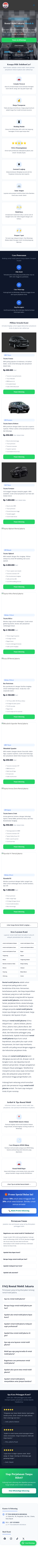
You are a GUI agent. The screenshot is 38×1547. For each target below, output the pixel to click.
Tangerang (5, 955)
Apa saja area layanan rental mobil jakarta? (17, 1343)
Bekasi (4, 959)
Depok (22, 955)
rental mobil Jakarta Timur (27, 943)
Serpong (5, 972)
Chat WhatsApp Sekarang (19, 1491)
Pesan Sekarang (19, 392)
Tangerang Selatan (25, 959)
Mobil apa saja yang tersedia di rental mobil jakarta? (18, 1352)
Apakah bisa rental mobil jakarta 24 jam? (17, 1334)
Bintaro (4, 968)
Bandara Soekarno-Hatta (9, 963)
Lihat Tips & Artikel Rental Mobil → (19, 1184)
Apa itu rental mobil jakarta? (14, 1299)
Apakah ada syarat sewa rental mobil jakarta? (18, 1371)
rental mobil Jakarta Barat (27, 947)
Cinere (22, 976)
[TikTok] (17, 1538)
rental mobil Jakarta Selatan (10, 943)
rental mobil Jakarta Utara (9, 947)
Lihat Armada (19, 46)
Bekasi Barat (23, 972)
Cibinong (5, 976)
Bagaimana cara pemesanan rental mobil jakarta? (17, 1361)
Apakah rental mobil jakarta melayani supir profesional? (18, 1325)
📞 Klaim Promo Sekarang (19, 1211)
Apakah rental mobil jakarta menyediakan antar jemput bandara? (18, 1380)
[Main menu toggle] (34, 5)
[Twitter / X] (23, 1538)
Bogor (21, 951)
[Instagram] (11, 1538)
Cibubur (22, 968)
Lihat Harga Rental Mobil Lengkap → (19, 925)
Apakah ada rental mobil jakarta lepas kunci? (18, 1316)
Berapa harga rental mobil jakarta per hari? (18, 1306)
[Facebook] (4, 1538)
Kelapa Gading (24, 963)
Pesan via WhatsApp (19, 40)
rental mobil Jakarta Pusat (9, 951)
